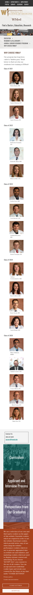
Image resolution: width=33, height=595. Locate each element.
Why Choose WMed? (10, 46)
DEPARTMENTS (15, 2)
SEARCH (26, 4)
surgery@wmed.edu (12, 439)
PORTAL (7, 4)
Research (27, 25)
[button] (17, 79)
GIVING (7, 2)
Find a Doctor (7, 25)
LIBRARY (13, 4)
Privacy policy (8, 577)
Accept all (16, 591)
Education (18, 25)
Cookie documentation (11, 579)
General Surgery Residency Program (16, 43)
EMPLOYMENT (24, 2)
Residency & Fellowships (12, 41)
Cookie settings (15, 585)
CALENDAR (20, 4)
